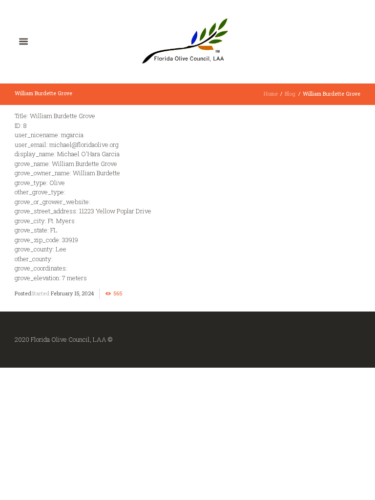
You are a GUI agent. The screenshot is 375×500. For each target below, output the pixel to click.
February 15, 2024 (72, 293)
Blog (290, 93)
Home (271, 93)
